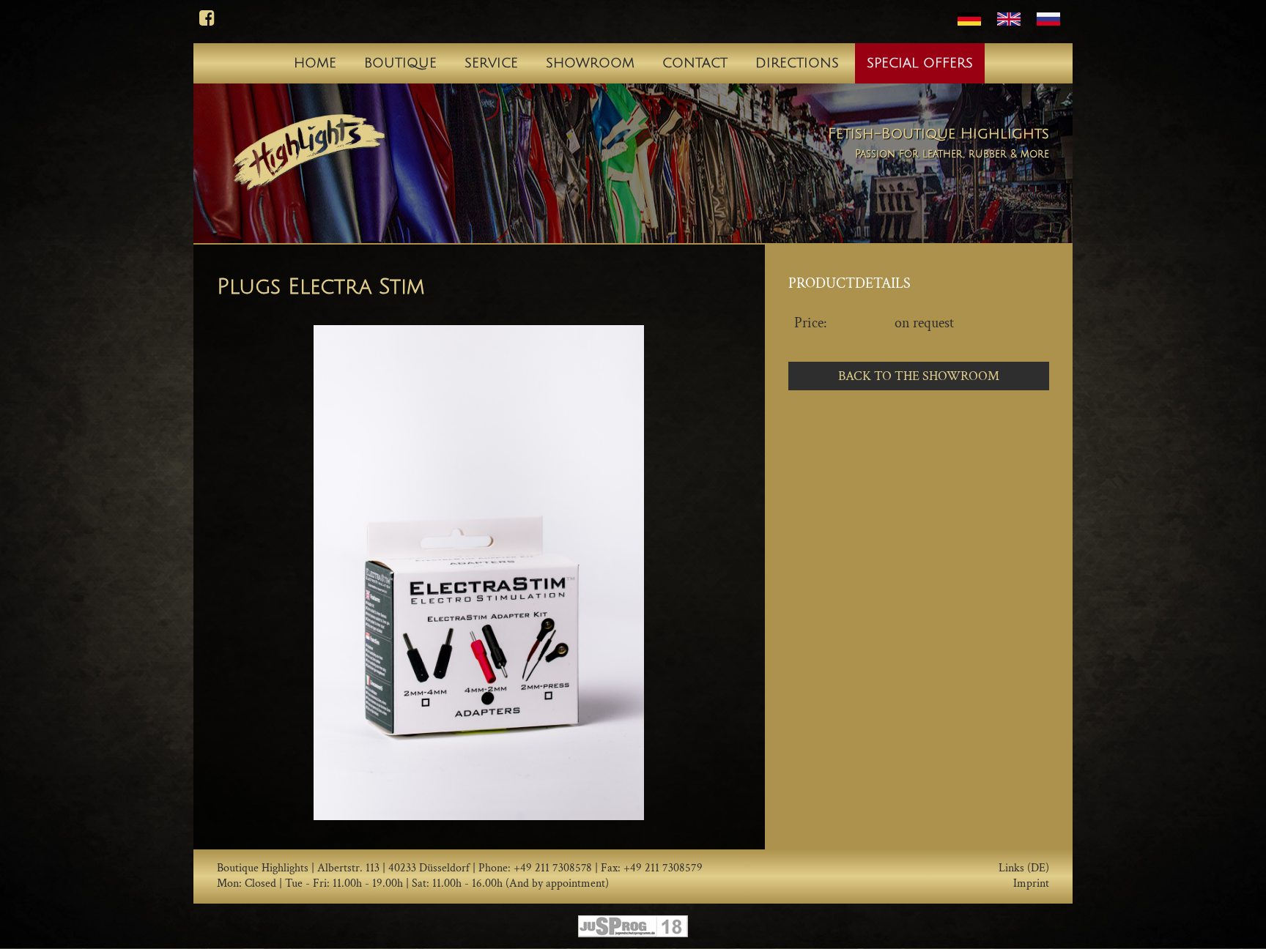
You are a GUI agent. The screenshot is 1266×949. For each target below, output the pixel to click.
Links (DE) (1024, 868)
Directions (797, 63)
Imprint (1031, 884)
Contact (695, 63)
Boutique (400, 63)
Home (315, 63)
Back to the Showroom (918, 376)
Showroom (590, 63)
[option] (478, 572)
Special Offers (920, 63)
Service (491, 63)
